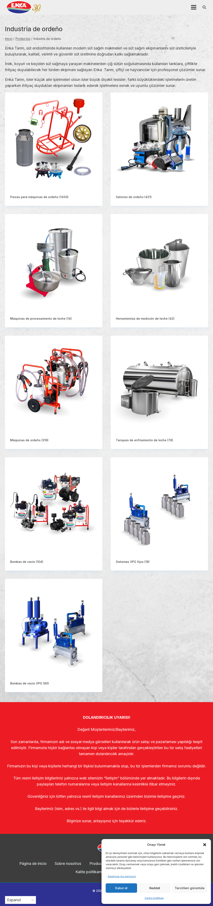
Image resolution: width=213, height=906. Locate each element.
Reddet (154, 888)
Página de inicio (33, 863)
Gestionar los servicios (122, 876)
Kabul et (121, 888)
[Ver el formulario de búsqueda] (204, 7)
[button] (205, 845)
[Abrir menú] (193, 7)
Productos (98, 863)
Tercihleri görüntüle (189, 888)
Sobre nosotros (68, 863)
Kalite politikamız (90, 872)
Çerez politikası (154, 898)
